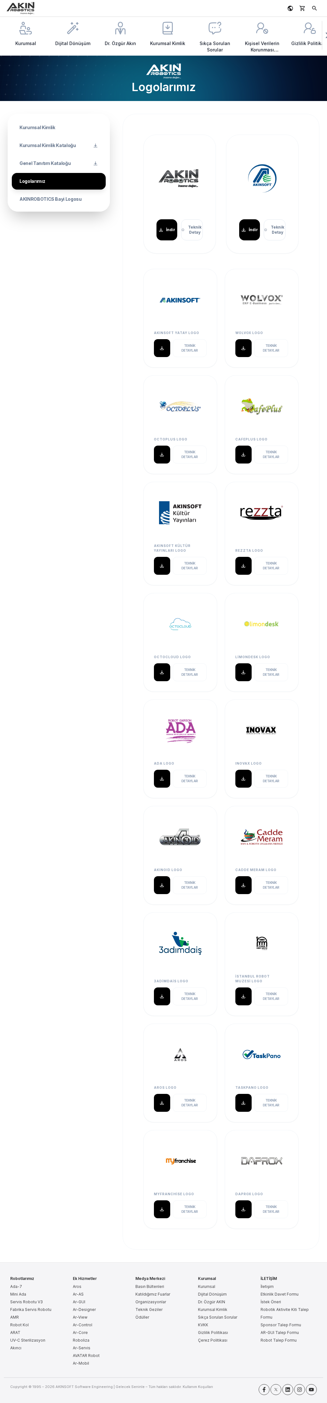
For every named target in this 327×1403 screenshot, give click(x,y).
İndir (170, 229)
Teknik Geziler (149, 1309)
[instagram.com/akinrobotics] (299, 1389)
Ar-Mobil (81, 1363)
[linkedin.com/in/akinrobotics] (287, 1389)
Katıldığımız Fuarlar (152, 1294)
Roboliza (81, 1340)
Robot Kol (19, 1324)
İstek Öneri (271, 1301)
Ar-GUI (79, 1301)
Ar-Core (80, 1332)
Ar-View (80, 1317)
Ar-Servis (81, 1347)
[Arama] (314, 8)
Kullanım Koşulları (198, 1386)
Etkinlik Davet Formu (280, 1294)
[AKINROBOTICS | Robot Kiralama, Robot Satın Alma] (20, 8)
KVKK (203, 1324)
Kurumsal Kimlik (212, 1309)
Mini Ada (18, 1294)
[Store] (302, 8)
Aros (77, 1286)
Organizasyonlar (150, 1301)
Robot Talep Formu (279, 1340)
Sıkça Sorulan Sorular (217, 1317)
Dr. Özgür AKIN (211, 1301)
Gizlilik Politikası (213, 1332)
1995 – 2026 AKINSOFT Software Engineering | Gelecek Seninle (89, 1386)
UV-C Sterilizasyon (27, 1340)
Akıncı (15, 1347)
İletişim (267, 1286)
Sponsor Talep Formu (281, 1324)
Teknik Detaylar (189, 348)
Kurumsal (206, 1286)
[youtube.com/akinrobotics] (311, 1389)
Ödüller (142, 1317)
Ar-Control (82, 1324)
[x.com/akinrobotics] (275, 1389)
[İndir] (162, 348)
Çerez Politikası (212, 1340)
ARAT (15, 1332)
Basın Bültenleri (149, 1286)
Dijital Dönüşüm (212, 1294)
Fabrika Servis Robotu (30, 1309)
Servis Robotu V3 (26, 1301)
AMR (14, 1317)
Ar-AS (78, 1294)
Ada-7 (16, 1286)
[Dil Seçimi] (290, 8)
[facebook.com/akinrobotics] (264, 1389)
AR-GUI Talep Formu (280, 1332)
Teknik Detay (195, 230)
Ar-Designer (84, 1309)
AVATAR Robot (86, 1355)
